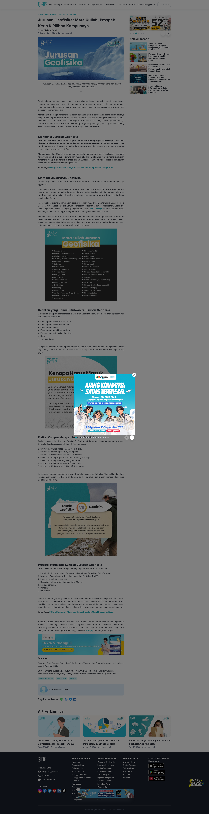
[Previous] (126, 437)
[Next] (132, 437)
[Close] (134, 375)
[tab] (76, 438)
